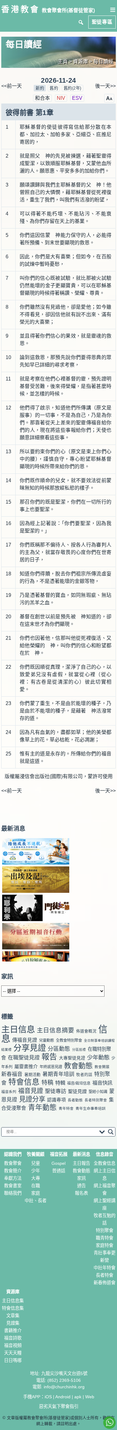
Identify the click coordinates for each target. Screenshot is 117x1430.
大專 (35, 1178)
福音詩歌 (13, 1337)
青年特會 (66, 1108)
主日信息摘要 (55, 1030)
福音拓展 (58, 1154)
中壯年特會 (104, 1267)
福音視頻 (13, 1345)
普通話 (58, 1170)
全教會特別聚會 (69, 1040)
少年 (35, 1170)
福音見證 (30, 1090)
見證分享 (32, 1099)
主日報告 (81, 1163)
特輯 (60, 1083)
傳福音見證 (24, 1040)
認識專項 (56, 1099)
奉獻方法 (13, 1178)
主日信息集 (13, 1300)
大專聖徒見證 (72, 1057)
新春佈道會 (104, 1282)
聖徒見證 (77, 1091)
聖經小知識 (98, 1092)
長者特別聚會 (96, 1100)
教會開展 (102, 1067)
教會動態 (78, 1066)
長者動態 (75, 1100)
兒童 (35, 1163)
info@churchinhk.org (64, 1386)
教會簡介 (13, 1170)
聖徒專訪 (55, 1091)
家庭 (35, 1193)
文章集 (12, 1315)
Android (63, 1396)
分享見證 (29, 1048)
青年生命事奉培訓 (90, 1108)
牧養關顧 (35, 1154)
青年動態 (42, 1107)
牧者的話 (84, 1074)
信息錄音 (104, 1154)
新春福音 (11, 1074)
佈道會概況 (86, 1031)
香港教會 (20, 9)
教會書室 (13, 1185)
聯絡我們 (13, 1193)
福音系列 (8, 1092)
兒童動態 (46, 1040)
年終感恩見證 (51, 1067)
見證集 (12, 1323)
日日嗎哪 (13, 1360)
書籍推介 (13, 1330)
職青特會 (104, 1237)
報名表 (81, 1193)
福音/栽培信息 (78, 1083)
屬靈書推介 (26, 1066)
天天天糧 (13, 1352)
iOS (48, 1396)
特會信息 (24, 1082)
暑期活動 (32, 1074)
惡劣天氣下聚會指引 (58, 1406)
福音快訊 (102, 1083)
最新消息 (13, 828)
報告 (49, 1057)
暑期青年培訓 (58, 1074)
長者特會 (104, 1275)
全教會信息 (104, 1163)
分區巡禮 (79, 1049)
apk (77, 1396)
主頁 (63, 61)
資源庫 (12, 1291)
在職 (35, 1185)
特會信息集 (13, 1308)
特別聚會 (104, 1230)
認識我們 (13, 1154)
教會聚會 (13, 1163)
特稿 (47, 1082)
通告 (81, 1185)
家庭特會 (104, 1245)
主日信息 (18, 1029)
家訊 (81, 1178)
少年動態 (98, 1057)
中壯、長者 (35, 1200)
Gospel (58, 1163)
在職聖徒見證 (24, 1057)
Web (89, 1396)
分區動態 (59, 1049)
